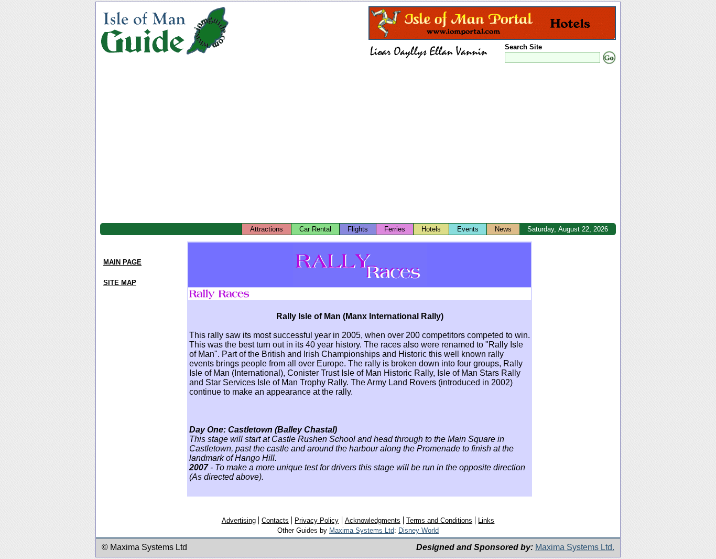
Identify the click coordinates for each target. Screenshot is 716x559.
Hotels (431, 229)
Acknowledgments (372, 520)
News (503, 229)
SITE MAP (119, 283)
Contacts (275, 520)
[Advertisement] (358, 144)
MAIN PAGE (122, 262)
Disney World (418, 530)
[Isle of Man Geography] (207, 54)
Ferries (394, 229)
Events (468, 229)
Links (486, 520)
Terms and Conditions (439, 520)
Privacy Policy (317, 520)
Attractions (266, 229)
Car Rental (315, 229)
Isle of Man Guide (143, 31)
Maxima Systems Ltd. (574, 547)
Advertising (239, 520)
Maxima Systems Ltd (361, 530)
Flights (358, 229)
